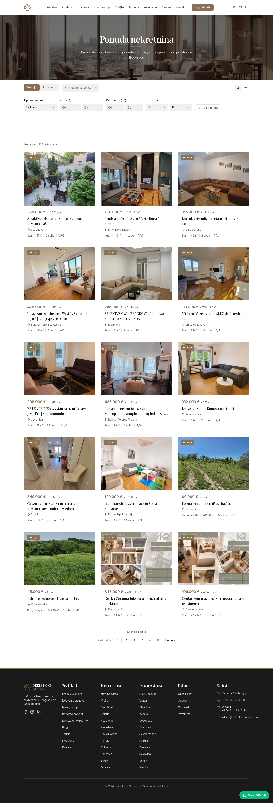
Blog (65, 727)
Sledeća (170, 640)
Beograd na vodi (72, 713)
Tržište (119, 7)
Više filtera (211, 107)
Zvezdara (107, 727)
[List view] (245, 88)
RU (246, 7)
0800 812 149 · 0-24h (235, 710)
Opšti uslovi (185, 693)
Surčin (104, 760)
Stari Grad (107, 707)
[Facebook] (25, 712)
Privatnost (184, 713)
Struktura (152, 100)
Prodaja (67, 7)
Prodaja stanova (72, 693)
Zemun (105, 713)
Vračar (105, 700)
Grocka (105, 767)
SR (234, 7)
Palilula (105, 740)
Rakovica (106, 754)
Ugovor (182, 700)
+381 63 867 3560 (233, 700)
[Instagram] (32, 712)
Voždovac (107, 720)
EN (240, 7)
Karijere (67, 747)
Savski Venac (109, 733)
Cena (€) (65, 100)
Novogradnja (102, 7)
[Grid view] (238, 88)
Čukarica (106, 747)
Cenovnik (184, 707)
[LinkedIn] (39, 712)
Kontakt (181, 7)
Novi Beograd (109, 693)
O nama (166, 7)
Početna (52, 7)
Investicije (150, 7)
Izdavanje (82, 7)
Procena (133, 7)
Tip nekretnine (33, 100)
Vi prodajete (203, 7)
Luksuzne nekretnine (75, 720)
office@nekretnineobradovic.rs (241, 717)
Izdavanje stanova (73, 700)
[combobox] (80, 88)
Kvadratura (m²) (116, 100)
